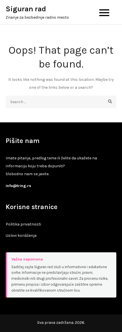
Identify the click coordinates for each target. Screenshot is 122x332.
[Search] (110, 102)
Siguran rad (26, 9)
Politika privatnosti (23, 224)
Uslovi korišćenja (21, 235)
